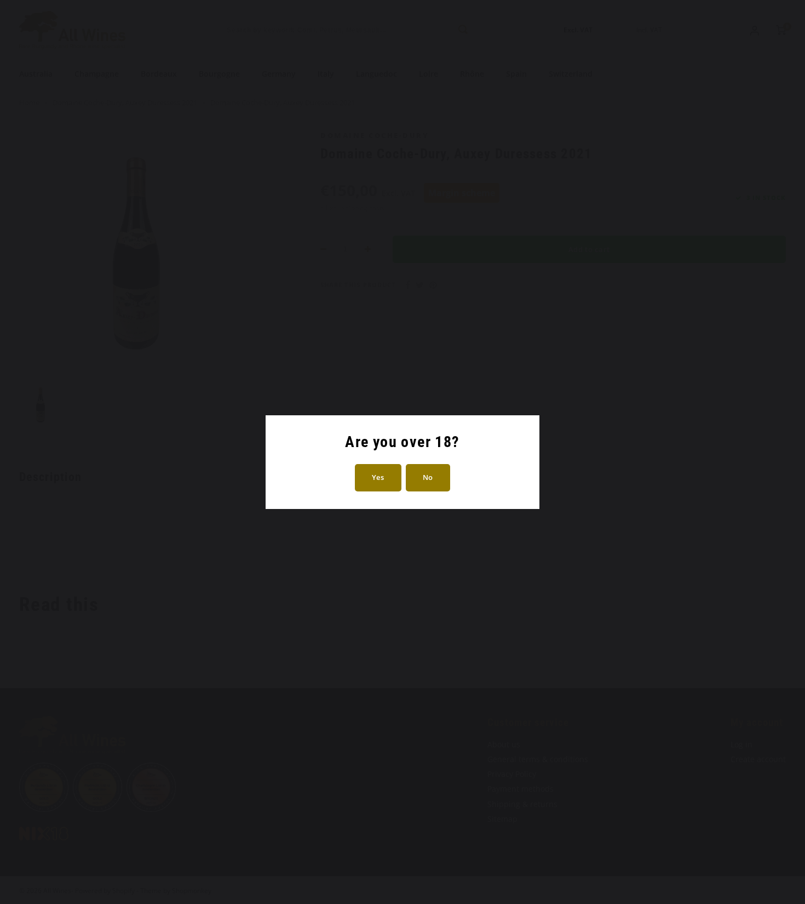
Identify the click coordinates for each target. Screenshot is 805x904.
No (428, 477)
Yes (378, 477)
